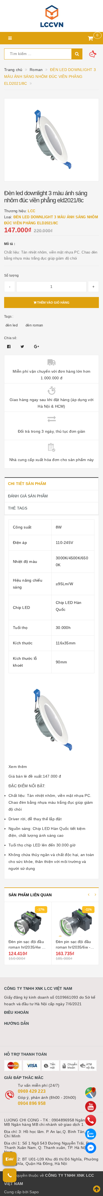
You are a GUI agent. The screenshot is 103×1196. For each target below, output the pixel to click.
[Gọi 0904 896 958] (9, 1175)
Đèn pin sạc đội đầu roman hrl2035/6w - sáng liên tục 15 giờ (73, 947)
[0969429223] (90, 1120)
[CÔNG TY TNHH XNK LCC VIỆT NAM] (51, 16)
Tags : (8, 316)
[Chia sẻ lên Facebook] (9, 346)
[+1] (36, 346)
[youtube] (90, 1106)
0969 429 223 (32, 1091)
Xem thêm (18, 766)
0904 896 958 (32, 1103)
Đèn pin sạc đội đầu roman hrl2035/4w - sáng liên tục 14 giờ (26, 947)
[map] (90, 1092)
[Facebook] (90, 1147)
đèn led (11, 325)
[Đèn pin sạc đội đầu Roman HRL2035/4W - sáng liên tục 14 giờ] (28, 921)
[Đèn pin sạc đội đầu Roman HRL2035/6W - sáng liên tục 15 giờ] (75, 921)
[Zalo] (90, 1134)
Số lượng (11, 275)
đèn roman (34, 325)
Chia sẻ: (10, 338)
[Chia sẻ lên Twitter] (23, 346)
